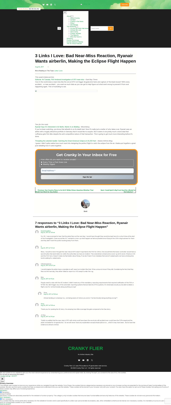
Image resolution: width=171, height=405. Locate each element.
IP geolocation (93, 366)
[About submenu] (72, 16)
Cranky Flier (85, 348)
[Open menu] (59, 28)
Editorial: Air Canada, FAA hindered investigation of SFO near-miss (59, 79)
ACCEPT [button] (14, 376)
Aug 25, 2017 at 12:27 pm (48, 265)
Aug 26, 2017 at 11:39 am (48, 305)
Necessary (5, 392)
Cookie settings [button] (5, 376)
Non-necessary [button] (5, 397)
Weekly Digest (48, 164)
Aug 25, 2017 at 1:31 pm (47, 278)
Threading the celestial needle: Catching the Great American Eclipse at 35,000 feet (65, 141)
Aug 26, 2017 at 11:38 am (51, 294)
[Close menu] (65, 12)
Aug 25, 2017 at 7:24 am (48, 248)
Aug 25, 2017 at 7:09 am (48, 232)
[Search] (110, 28)
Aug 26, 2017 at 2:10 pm (48, 316)
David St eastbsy (46, 231)
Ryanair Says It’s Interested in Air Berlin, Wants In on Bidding (57, 127)
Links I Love (58, 71)
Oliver (42, 304)
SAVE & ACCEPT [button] (5, 404)
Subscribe (125, 4)
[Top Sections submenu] (77, 27)
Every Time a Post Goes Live (54, 162)
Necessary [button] (3, 390)
